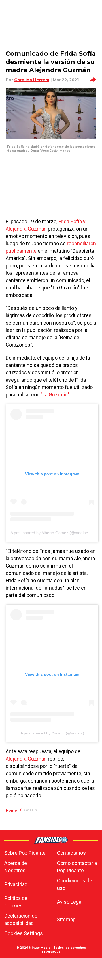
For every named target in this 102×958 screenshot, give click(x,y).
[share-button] (93, 79)
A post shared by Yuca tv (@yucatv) (52, 733)
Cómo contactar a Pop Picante (77, 866)
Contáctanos (71, 853)
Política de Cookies (15, 901)
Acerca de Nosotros (15, 866)
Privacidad (15, 884)
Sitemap (66, 919)
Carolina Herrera (31, 79)
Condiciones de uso (74, 884)
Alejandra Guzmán (26, 759)
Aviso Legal (69, 902)
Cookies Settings (23, 933)
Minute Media (39, 948)
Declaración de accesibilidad (20, 919)
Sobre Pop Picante (25, 853)
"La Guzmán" (55, 395)
